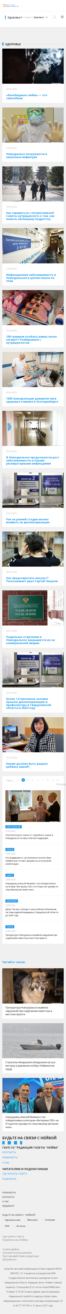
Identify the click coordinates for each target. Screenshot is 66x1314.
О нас (5, 1201)
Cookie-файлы (10, 1249)
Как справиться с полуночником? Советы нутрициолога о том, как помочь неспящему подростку (30, 216)
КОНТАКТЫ (9, 1152)
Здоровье (12, 901)
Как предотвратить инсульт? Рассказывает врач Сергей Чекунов (32, 579)
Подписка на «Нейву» (15, 1239)
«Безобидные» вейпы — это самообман (26, 96)
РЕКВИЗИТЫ (10, 1157)
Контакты (8, 1197)
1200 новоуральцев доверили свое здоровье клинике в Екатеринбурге (32, 400)
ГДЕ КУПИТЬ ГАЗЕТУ (14, 1173)
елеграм (50, 1220)
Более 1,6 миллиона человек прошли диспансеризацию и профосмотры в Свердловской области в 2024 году (28, 703)
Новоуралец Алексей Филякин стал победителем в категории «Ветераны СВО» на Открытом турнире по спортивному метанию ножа (31, 1122)
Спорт (10, 875)
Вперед (58, 784)
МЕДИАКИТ (8, 1206)
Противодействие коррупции (20, 1256)
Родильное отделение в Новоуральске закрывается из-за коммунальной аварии (30, 640)
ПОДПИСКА (9, 1179)
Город (10, 849)
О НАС (6, 1162)
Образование (14, 827)
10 (57, 780)
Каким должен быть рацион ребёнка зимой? (27, 765)
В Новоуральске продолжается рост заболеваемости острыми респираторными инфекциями (32, 460)
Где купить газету (13, 1236)
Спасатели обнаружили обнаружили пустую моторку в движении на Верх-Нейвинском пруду (30, 1066)
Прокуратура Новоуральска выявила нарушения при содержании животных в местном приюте (28, 1011)
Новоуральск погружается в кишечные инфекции (26, 155)
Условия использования (16, 1252)
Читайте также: (13, 962)
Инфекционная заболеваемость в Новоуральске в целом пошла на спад (31, 278)
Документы (9, 1259)
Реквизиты (9, 1193)
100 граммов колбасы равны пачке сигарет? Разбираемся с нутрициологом (31, 339)
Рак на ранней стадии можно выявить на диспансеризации (27, 520)
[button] (55, 17)
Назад (8, 780)
